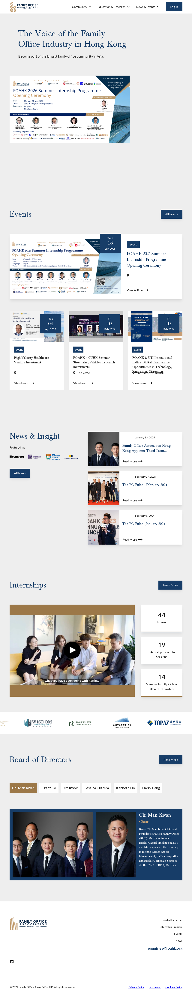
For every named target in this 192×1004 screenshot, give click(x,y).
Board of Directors (171, 919)
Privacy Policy (136, 987)
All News (20, 473)
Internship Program (171, 926)
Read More (171, 759)
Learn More (170, 585)
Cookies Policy (173, 987)
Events (178, 933)
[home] (24, 6)
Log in (174, 6)
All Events (171, 214)
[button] (81, 7)
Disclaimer (155, 987)
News (179, 940)
